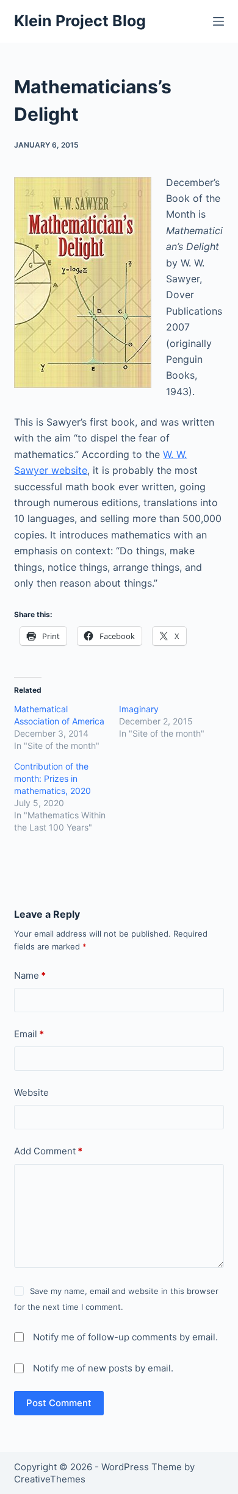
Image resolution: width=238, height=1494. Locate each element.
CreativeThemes (49, 1479)
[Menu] (218, 21)
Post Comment (59, 1403)
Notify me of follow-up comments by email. (125, 1337)
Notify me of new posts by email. (103, 1368)
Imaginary (139, 709)
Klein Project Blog (80, 21)
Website (31, 1092)
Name (30, 975)
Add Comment (48, 1151)
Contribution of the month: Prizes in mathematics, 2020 (52, 778)
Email (29, 1034)
